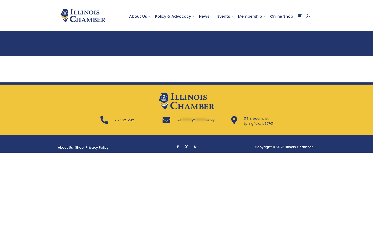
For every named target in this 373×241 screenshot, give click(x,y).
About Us (138, 16)
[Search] (308, 15)
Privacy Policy (97, 147)
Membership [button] (250, 16)
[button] (178, 147)
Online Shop (281, 16)
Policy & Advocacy (173, 16)
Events (223, 16)
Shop (79, 147)
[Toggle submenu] (150, 16)
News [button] (204, 16)
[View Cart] (300, 15)
